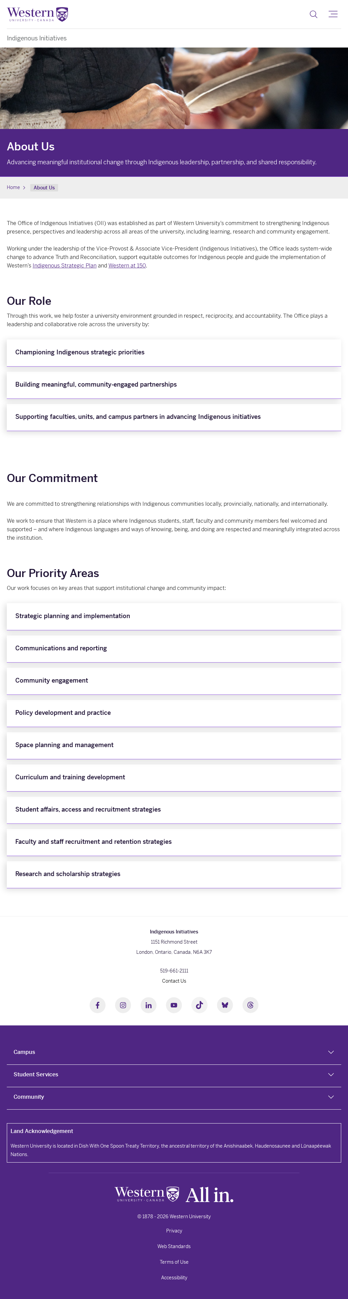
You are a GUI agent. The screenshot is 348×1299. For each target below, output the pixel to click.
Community (29, 1096)
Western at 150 (127, 265)
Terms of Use (174, 1262)
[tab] (174, 1053)
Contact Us (174, 981)
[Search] (313, 14)
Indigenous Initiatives (37, 38)
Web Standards (174, 1246)
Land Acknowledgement (42, 1131)
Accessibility (174, 1278)
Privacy (174, 1231)
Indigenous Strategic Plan (65, 265)
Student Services (36, 1074)
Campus (24, 1052)
